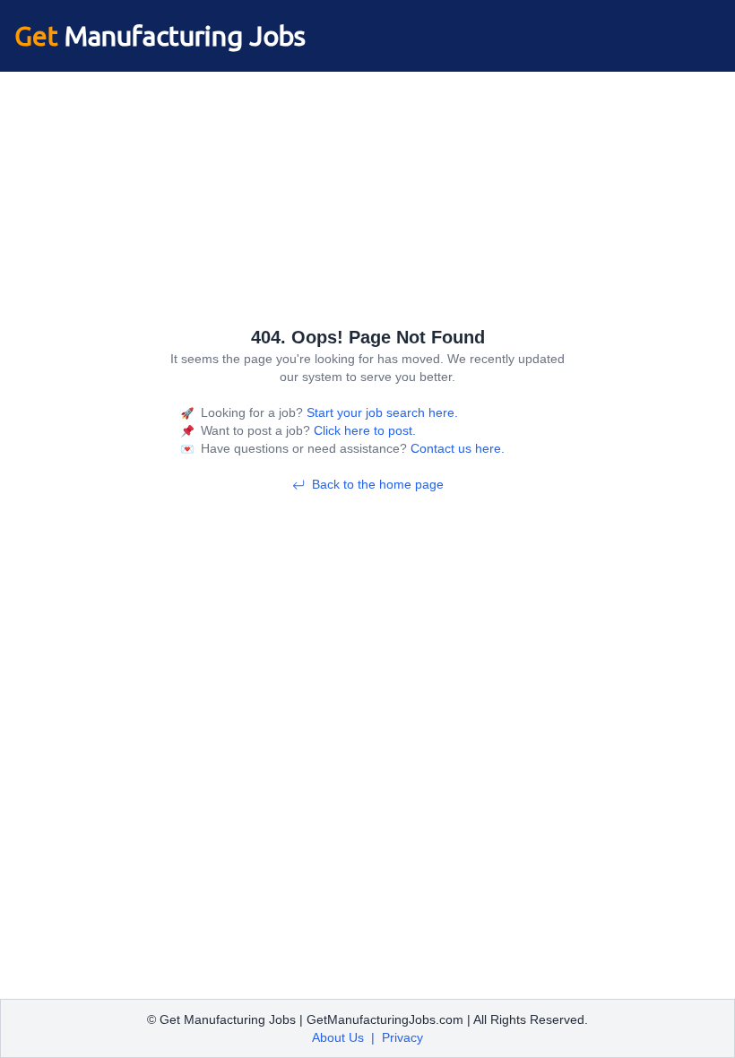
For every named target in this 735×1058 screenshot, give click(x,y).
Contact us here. (456, 448)
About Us (338, 1037)
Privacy (402, 1037)
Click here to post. (363, 430)
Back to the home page (378, 484)
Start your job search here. (380, 412)
